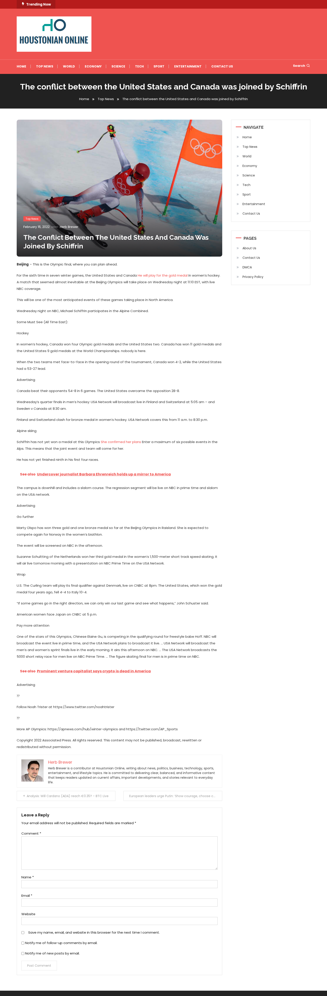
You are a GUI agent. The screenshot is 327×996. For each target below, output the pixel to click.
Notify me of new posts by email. (52, 953)
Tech (139, 66)
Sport (158, 66)
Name (27, 877)
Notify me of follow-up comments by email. (61, 943)
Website (28, 914)
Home (21, 66)
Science (118, 66)
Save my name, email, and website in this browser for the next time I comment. (94, 932)
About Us (249, 248)
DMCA (247, 267)
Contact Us (222, 66)
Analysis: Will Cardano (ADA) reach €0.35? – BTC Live (68, 796)
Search (299, 65)
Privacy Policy (252, 277)
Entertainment (188, 66)
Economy (93, 66)
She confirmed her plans (121, 442)
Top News (44, 66)
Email (26, 895)
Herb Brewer (69, 227)
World (69, 66)
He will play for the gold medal (163, 275)
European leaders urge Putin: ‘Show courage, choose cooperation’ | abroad (175, 796)
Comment (31, 833)
